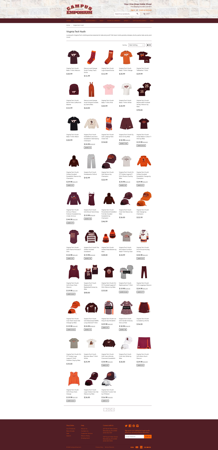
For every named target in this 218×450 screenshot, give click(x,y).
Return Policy (85, 436)
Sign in (133, 10)
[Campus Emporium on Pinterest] (133, 426)
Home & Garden (113, 20)
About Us (84, 428)
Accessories (91, 20)
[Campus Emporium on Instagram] (137, 426)
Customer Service (87, 433)
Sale (152, 20)
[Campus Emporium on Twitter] (126, 426)
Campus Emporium (76, 447)
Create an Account (145, 10)
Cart (148, 14)
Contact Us (84, 431)
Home (68, 20)
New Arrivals (70, 431)
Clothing (78, 20)
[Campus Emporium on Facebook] (130, 426)
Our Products (70, 428)
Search (68, 436)
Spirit (126, 20)
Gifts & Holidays (139, 20)
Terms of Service (109, 447)
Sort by (125, 45)
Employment (85, 438)
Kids (101, 20)
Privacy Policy (99, 447)
